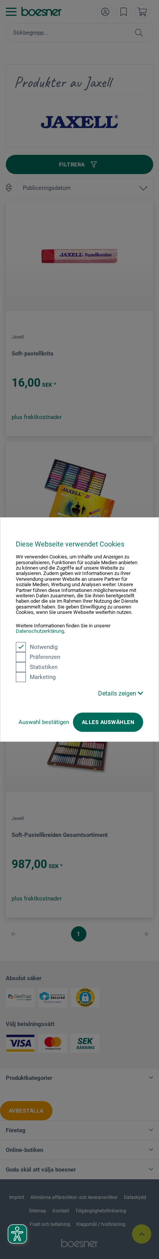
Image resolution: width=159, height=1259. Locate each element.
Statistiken (44, 667)
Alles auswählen (108, 722)
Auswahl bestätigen (44, 722)
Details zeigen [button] (118, 693)
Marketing (43, 677)
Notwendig (44, 647)
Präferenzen (45, 657)
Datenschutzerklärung (40, 631)
